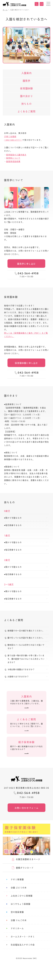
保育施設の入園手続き (16, 154)
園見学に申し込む (26, 263)
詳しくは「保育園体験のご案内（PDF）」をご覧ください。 (26, 334)
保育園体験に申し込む (26, 363)
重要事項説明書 (13, 161)
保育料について (13, 157)
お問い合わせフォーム (27, 807)
